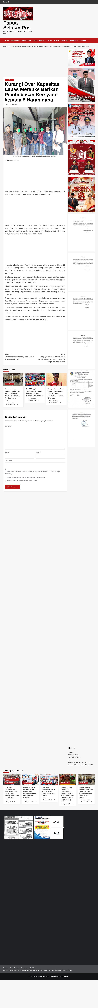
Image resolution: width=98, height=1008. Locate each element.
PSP (7, 104)
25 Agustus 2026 (29, 802)
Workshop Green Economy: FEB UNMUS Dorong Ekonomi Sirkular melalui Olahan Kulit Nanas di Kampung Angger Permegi (67, 794)
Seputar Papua (26, 40)
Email (38, 452)
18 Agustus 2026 (66, 804)
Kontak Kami (14, 968)
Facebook (6, 2)
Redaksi (5, 968)
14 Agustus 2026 (10, 404)
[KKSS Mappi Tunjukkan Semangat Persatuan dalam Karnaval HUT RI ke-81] (35, 379)
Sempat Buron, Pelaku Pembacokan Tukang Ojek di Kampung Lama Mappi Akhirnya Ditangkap (56, 393)
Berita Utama (15, 40)
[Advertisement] (35, 62)
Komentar (9, 426)
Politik (50, 40)
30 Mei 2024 (13, 104)
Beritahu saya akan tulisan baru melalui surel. (22, 480)
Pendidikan (74, 40)
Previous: (19, 357)
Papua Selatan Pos (17, 25)
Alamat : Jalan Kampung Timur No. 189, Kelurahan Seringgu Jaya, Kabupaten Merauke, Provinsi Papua (37, 970)
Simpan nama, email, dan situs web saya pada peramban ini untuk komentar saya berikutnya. (32, 473)
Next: (51, 358)
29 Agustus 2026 (10, 802)
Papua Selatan (39, 40)
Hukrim (56, 40)
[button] (93, 40)
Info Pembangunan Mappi (11, 779)
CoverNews (55, 976)
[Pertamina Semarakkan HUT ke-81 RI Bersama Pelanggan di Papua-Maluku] (49, 779)
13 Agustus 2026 (53, 402)
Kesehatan (64, 40)
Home (7, 40)
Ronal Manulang (10, 403)
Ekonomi (83, 40)
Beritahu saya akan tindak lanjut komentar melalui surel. (26, 477)
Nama (7, 452)
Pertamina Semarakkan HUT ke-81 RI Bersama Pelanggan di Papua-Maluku (49, 791)
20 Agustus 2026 (47, 800)
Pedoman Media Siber (28, 968)
